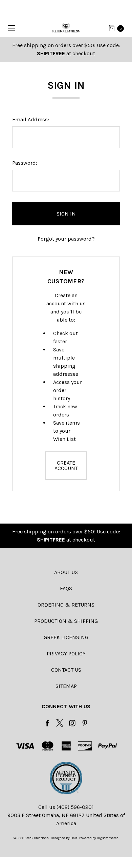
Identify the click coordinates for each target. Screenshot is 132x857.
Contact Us (66, 670)
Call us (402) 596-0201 (66, 807)
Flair (73, 838)
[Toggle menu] (9, 28)
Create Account (66, 465)
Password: (24, 163)
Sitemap (66, 686)
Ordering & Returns (66, 604)
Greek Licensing (66, 637)
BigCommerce (107, 838)
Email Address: (30, 119)
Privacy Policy (66, 653)
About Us (66, 572)
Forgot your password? (66, 239)
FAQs (66, 588)
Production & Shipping (66, 621)
